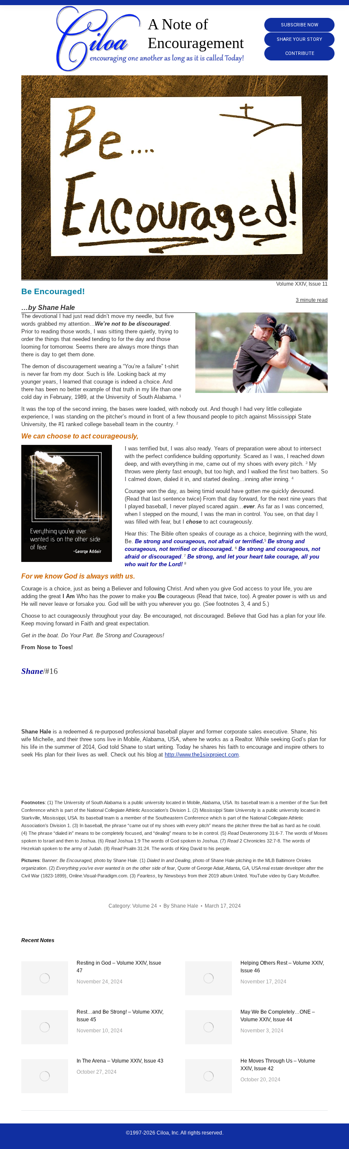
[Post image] (44, 978)
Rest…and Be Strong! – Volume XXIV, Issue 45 (120, 1016)
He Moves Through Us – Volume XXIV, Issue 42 (277, 1065)
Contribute (299, 53)
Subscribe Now (299, 25)
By (180, 906)
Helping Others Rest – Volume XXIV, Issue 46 (282, 967)
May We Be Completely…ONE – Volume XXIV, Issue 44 (277, 1016)
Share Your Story (299, 39)
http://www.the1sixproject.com (202, 754)
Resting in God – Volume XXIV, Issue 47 (119, 967)
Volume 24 (144, 906)
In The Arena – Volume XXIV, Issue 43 (120, 1061)
